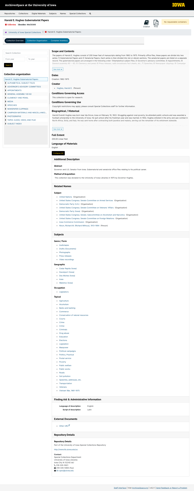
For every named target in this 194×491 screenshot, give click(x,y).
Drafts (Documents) (67, 249)
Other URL (63, 426)
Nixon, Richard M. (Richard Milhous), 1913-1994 (79, 225)
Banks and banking (67, 308)
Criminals (63, 329)
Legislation (63, 344)
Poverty (62, 362)
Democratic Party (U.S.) (69, 204)
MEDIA (10, 101)
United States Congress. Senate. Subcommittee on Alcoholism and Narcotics (92, 215)
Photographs (64, 252)
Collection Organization (37, 40)
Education (63, 337)
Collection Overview (15, 40)
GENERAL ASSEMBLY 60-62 (19, 94)
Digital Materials (39, 13)
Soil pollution (64, 376)
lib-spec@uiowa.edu (65, 470)
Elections (63, 340)
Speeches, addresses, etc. (70, 380)
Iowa (61, 279)
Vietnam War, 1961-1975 (69, 390)
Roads (62, 372)
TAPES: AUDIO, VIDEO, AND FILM (21, 120)
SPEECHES (12, 105)
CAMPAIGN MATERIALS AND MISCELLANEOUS (27, 112)
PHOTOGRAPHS (14, 116)
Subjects (52, 13)
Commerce (64, 311)
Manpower (63, 347)
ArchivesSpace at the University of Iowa (30, 5)
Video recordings (66, 259)
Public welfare (65, 365)
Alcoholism (64, 304)
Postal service (65, 358)
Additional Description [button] (67, 159)
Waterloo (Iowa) (66, 283)
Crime (61, 322)
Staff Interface (120, 488)
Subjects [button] (59, 234)
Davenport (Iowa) (66, 272)
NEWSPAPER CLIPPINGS (17, 109)
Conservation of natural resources (73, 315)
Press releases (65, 256)
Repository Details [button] (64, 434)
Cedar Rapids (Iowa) (68, 268)
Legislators (64, 292)
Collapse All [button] (58, 153)
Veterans (63, 387)
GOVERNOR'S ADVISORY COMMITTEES (24, 87)
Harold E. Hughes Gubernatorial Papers (21, 79)
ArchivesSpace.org (140, 488)
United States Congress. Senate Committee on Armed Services (86, 200)
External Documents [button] (65, 419)
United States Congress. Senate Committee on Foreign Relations (86, 218)
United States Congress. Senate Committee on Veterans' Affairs (86, 208)
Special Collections (77, 13)
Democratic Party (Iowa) (69, 211)
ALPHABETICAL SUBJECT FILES (21, 83)
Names (63, 13)
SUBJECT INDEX (14, 124)
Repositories (9, 13)
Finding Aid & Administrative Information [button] (77, 399)
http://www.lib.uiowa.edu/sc (66, 449)
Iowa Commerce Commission (71, 222)
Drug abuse (64, 333)
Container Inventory (59, 40)
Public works (64, 369)
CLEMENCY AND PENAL (17, 98)
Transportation (65, 383)
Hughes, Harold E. (64, 88)
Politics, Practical (66, 355)
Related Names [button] (62, 186)
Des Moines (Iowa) (67, 276)
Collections (23, 13)
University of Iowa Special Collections (25, 32)
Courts (62, 319)
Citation (146, 26)
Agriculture (64, 301)
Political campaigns (67, 351)
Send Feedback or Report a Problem (171, 488)
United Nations (65, 197)
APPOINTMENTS (14, 90)
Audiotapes (64, 245)
